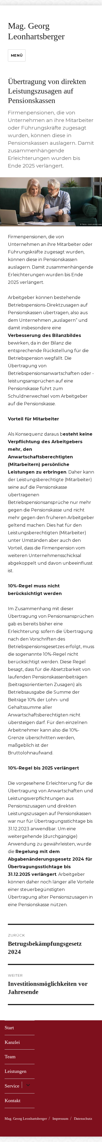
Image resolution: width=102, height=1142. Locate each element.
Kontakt (12, 1100)
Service (12, 1086)
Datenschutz (83, 1119)
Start (9, 1027)
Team (10, 1056)
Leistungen (15, 1071)
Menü (17, 55)
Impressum (60, 1119)
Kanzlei (12, 1042)
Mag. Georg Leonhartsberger (26, 1119)
